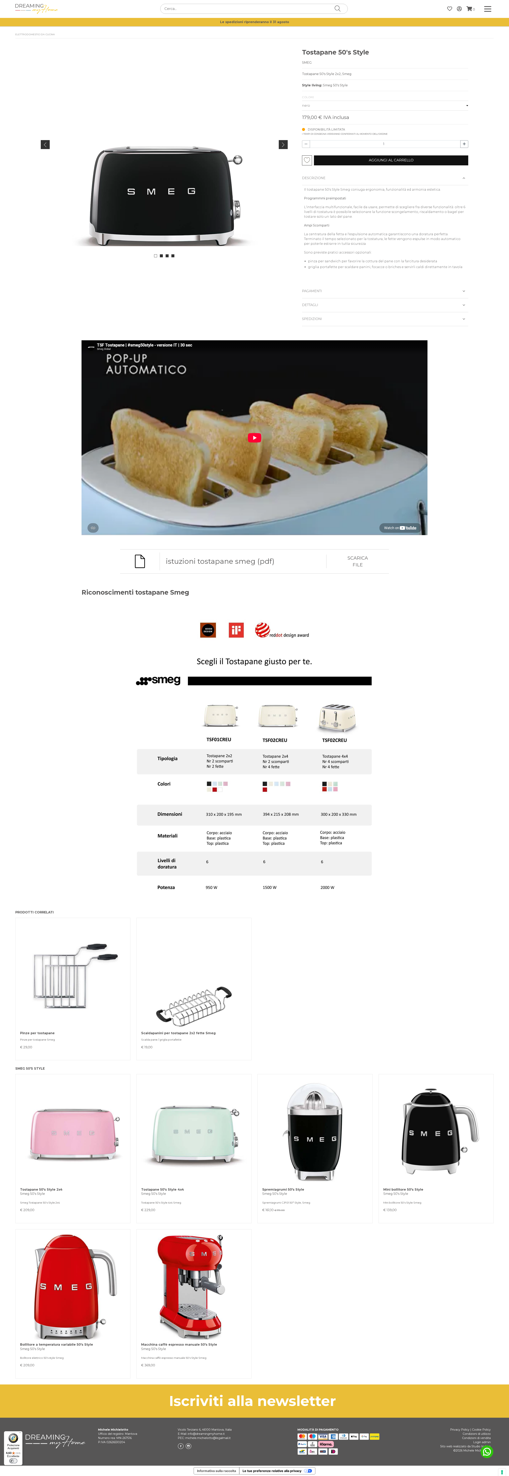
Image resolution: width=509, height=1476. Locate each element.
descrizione (313, 178)
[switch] (13, 1460)
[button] (155, 255)
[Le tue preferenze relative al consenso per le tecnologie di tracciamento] (502, 1472)
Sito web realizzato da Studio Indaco (465, 1446)
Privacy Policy (459, 1429)
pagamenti (312, 291)
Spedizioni (312, 319)
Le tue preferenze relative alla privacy (272, 1471)
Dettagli (310, 305)
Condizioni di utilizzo (477, 1434)
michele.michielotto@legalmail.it (208, 1438)
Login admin (482, 1442)
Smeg (307, 62)
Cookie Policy (481, 1429)
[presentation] (45, 144)
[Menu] (20, 1433)
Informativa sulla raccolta (216, 1471)
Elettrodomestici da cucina (35, 34)
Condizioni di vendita (476, 1438)
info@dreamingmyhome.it (206, 1434)
